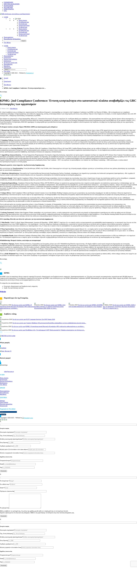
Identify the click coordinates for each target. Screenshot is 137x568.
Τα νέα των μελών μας (10, 62)
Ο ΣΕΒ (6, 17)
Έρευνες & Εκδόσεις (6, 381)
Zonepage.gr (30, 73)
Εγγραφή (3, 414)
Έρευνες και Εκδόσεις (10, 59)
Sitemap (2, 401)
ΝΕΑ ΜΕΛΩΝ (8, 7)
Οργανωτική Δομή (12, 52)
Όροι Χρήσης (4, 402)
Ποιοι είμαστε (4, 378)
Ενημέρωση (7, 57)
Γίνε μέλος (7, 71)
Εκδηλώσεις (7, 61)
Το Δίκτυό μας (23, 27)
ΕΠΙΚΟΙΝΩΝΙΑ (9, 9)
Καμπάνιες (7, 66)
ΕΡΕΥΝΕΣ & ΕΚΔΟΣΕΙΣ (11, 4)
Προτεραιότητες (8, 37)
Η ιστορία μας (23, 24)
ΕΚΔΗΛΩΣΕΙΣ (8, 5)
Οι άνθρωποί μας (24, 22)
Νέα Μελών (7, 85)
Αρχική (6, 78)
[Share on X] (1, 96)
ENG (5, 10)
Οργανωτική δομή (24, 25)
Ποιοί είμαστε (23, 20)
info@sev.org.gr (9, 371)
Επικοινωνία (7, 67)
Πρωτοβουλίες (8, 64)
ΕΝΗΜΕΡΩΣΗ (8, 2)
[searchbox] (12, 41)
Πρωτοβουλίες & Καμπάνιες (12, 39)
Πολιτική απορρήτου (6, 404)
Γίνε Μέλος (7, 42)
